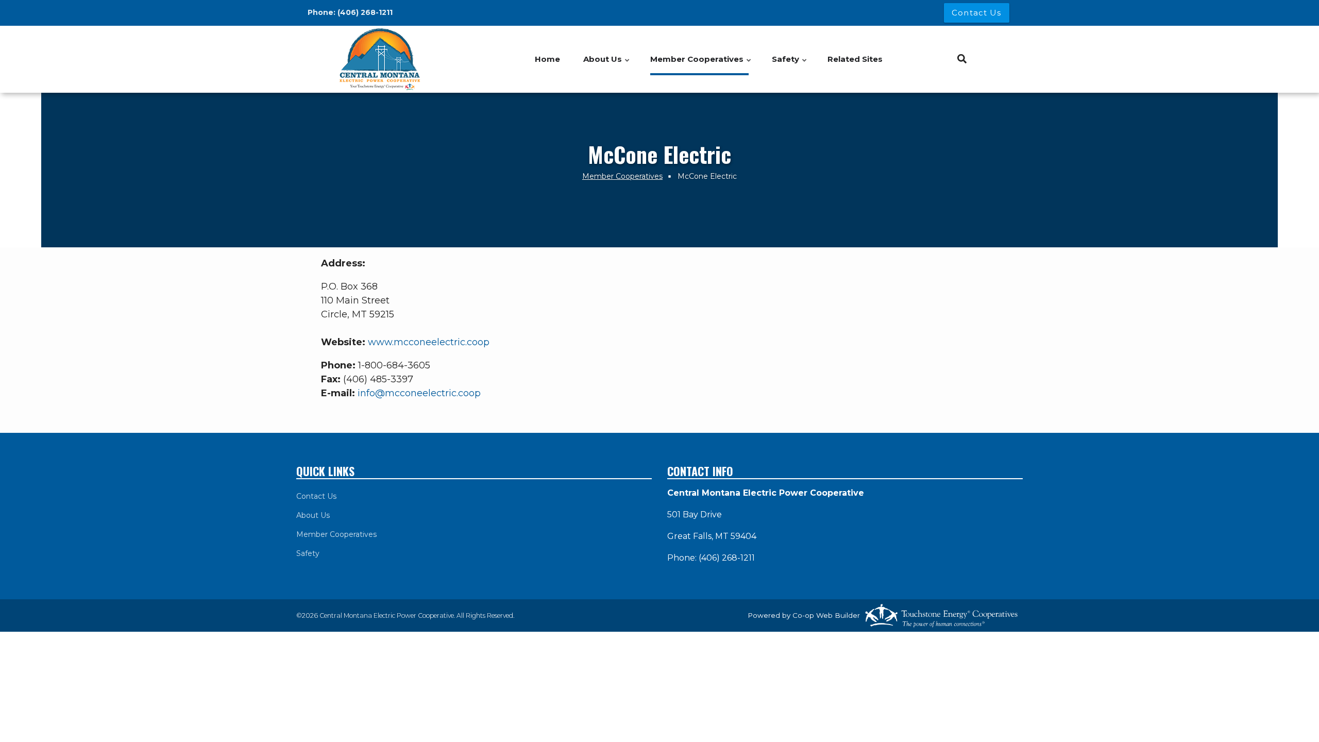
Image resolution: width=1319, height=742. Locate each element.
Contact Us (316, 496)
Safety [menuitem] (790, 64)
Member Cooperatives (336, 534)
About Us (313, 515)
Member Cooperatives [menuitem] (701, 64)
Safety (307, 553)
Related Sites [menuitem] (855, 59)
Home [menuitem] (547, 59)
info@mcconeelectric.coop (419, 393)
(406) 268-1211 (365, 12)
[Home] (381, 59)
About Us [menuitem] (607, 64)
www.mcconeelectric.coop (428, 342)
